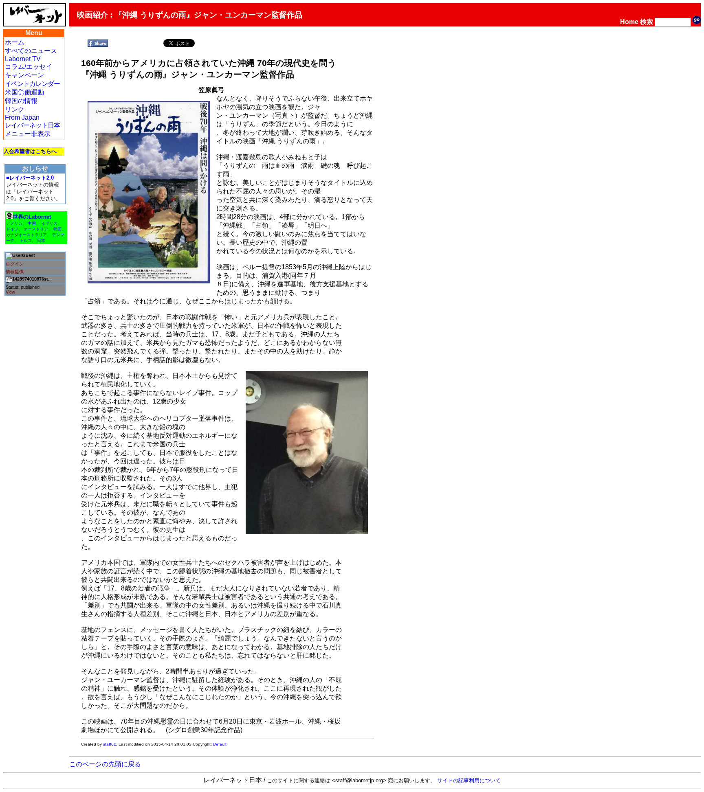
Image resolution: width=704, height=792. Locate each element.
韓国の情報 (21, 100)
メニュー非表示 (28, 133)
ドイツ (12, 229)
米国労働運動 (24, 92)
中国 (32, 223)
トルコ (26, 240)
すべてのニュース (31, 50)
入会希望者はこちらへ (30, 151)
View (10, 292)
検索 (646, 21)
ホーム (14, 42)
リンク (14, 109)
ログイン (15, 263)
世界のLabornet (32, 217)
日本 (41, 240)
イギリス (49, 223)
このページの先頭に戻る (105, 764)
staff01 (109, 744)
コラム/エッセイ (28, 66)
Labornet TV (23, 58)
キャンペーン (24, 75)
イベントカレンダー (32, 83)
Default (220, 744)
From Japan (22, 117)
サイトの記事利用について (469, 780)
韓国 (57, 229)
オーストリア (36, 229)
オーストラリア (32, 235)
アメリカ (14, 223)
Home (629, 21)
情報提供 (15, 271)
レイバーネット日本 (32, 125)
